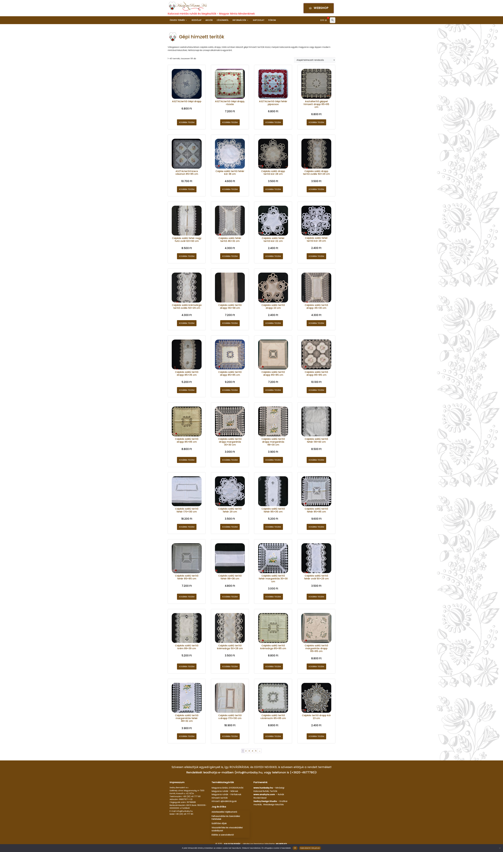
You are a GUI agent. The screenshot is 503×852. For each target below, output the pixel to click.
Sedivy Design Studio (265, 801)
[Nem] (499, 848)
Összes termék (177, 20)
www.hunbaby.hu (263, 787)
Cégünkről (223, 20)
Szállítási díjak (219, 823)
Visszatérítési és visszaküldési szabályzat (227, 829)
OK (295, 848)
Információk (239, 20)
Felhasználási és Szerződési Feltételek (226, 818)
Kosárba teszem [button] (186, 122)
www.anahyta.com (264, 794)
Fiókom (272, 20)
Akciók (209, 20)
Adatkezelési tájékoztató (224, 811)
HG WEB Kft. (282, 843)
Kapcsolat (258, 20)
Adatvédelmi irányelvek (310, 848)
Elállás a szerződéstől (223, 834)
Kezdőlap (196, 20)
